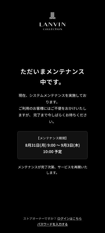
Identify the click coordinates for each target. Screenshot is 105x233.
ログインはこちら (69, 218)
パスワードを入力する (52, 224)
